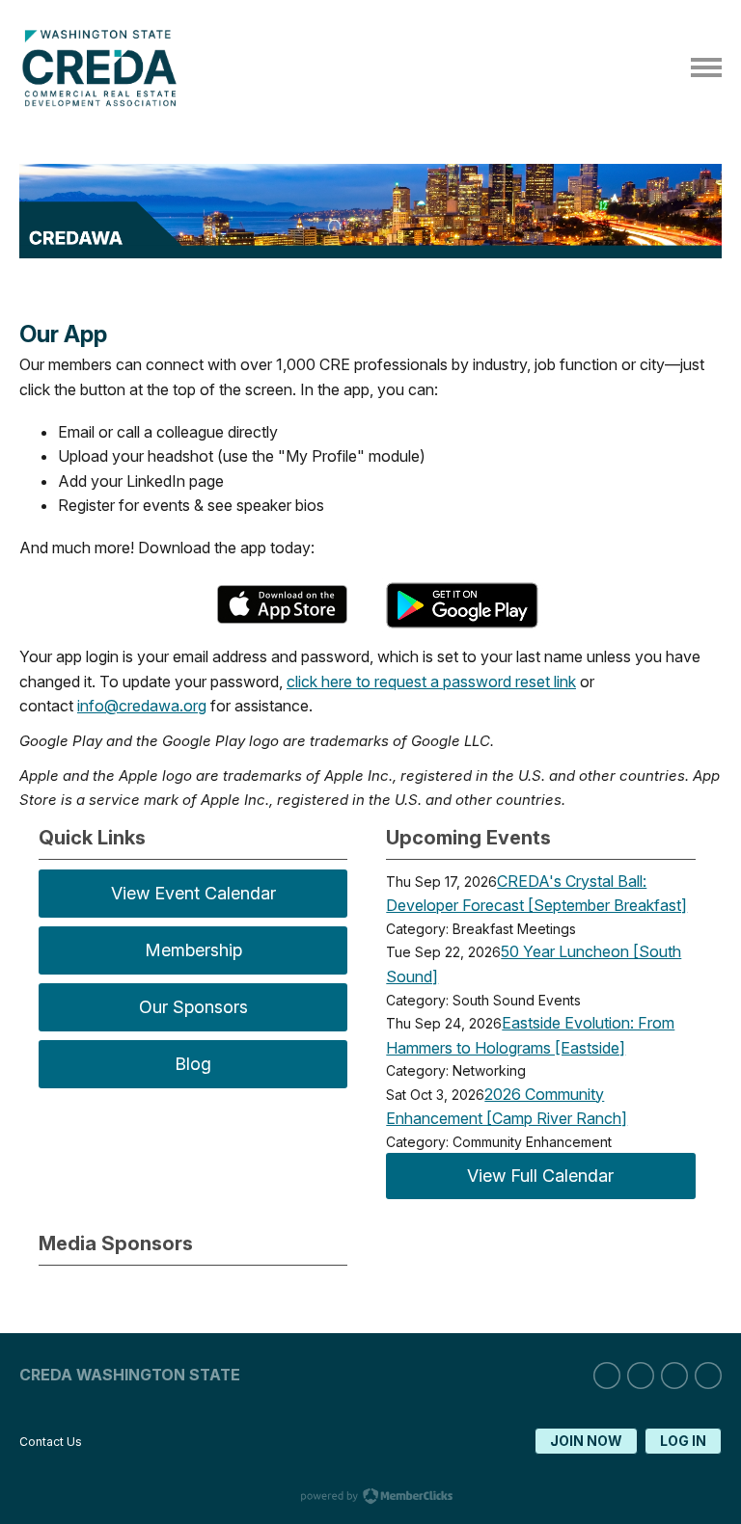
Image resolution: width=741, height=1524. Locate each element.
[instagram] (640, 1375)
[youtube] (708, 1375)
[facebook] (674, 1375)
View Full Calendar (540, 1175)
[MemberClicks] (103, 101)
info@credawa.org (141, 705)
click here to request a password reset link (431, 681)
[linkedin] (606, 1375)
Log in (683, 1440)
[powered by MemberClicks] (370, 1498)
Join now (586, 1440)
